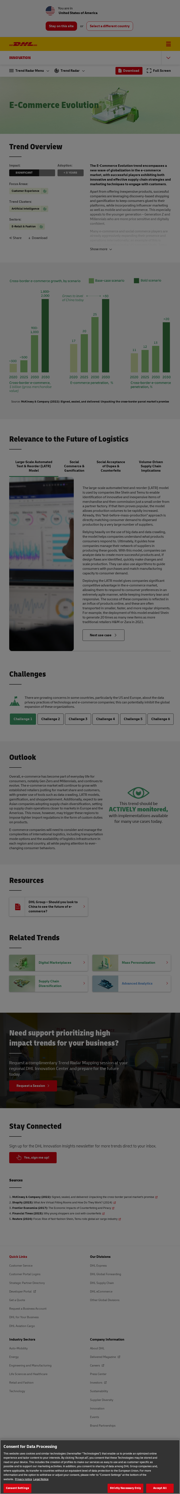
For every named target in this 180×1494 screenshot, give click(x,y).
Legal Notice (41, 1479)
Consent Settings (17, 1488)
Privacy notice (23, 1479)
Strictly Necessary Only (125, 1488)
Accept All (159, 1488)
